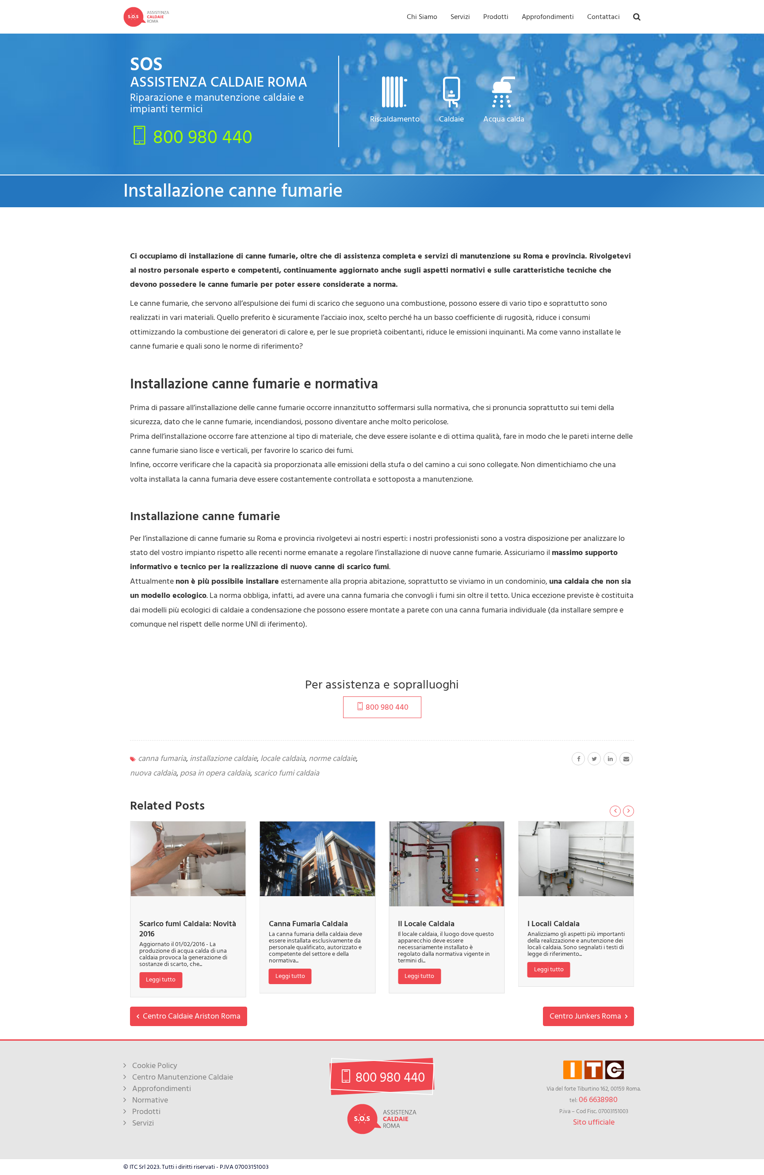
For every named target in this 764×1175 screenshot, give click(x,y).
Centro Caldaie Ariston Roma (191, 1016)
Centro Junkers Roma (586, 1016)
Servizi (460, 17)
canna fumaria (162, 758)
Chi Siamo (422, 17)
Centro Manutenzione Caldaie (182, 1077)
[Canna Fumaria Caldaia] (317, 858)
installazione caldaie (223, 758)
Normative (150, 1100)
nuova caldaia (153, 773)
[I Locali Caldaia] (576, 858)
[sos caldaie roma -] (146, 17)
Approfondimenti (548, 17)
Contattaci (603, 17)
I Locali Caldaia (553, 923)
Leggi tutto (161, 979)
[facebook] (578, 758)
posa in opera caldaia (215, 773)
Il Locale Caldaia (426, 923)
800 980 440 (200, 136)
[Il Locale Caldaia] (446, 864)
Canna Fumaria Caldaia (308, 923)
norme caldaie (332, 758)
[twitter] (594, 758)
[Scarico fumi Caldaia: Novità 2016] (188, 858)
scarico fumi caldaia (286, 773)
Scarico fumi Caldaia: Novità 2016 (187, 928)
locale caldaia (282, 758)
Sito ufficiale (594, 1122)
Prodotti (495, 17)
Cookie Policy (154, 1065)
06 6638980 (598, 1099)
